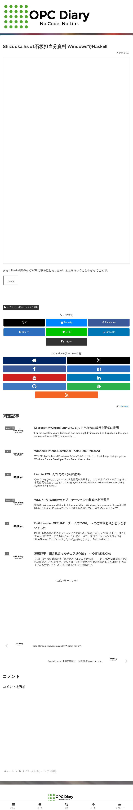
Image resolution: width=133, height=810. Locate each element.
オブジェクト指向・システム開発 (22, 307)
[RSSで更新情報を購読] (66, 394)
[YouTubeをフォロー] (34, 377)
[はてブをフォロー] (98, 368)
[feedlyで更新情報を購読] (98, 386)
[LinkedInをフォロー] (98, 377)
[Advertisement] (66, 607)
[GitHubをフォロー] (34, 386)
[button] (66, 342)
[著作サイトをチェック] (34, 360)
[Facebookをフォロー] (34, 368)
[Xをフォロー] (98, 360)
